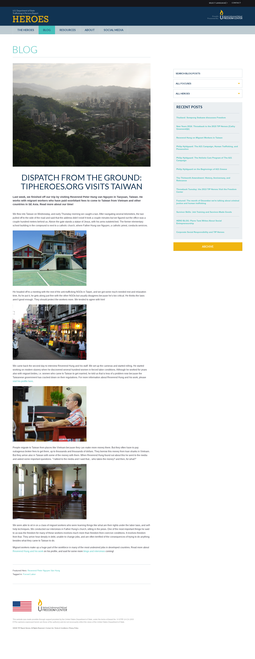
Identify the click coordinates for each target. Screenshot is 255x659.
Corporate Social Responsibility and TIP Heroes (200, 232)
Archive (208, 246)
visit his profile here (23, 381)
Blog (47, 30)
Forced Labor (29, 574)
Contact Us (49, 628)
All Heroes (183, 93)
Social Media (113, 30)
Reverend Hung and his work (28, 551)
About (90, 30)
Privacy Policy (73, 628)
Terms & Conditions (61, 628)
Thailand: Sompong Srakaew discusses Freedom (201, 117)
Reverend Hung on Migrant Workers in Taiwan (199, 137)
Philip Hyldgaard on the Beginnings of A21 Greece (201, 169)
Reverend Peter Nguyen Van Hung (44, 570)
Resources (68, 30)
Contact (236, 3)
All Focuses (183, 83)
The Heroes (25, 30)
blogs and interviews (94, 551)
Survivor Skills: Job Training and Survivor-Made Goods (204, 212)
